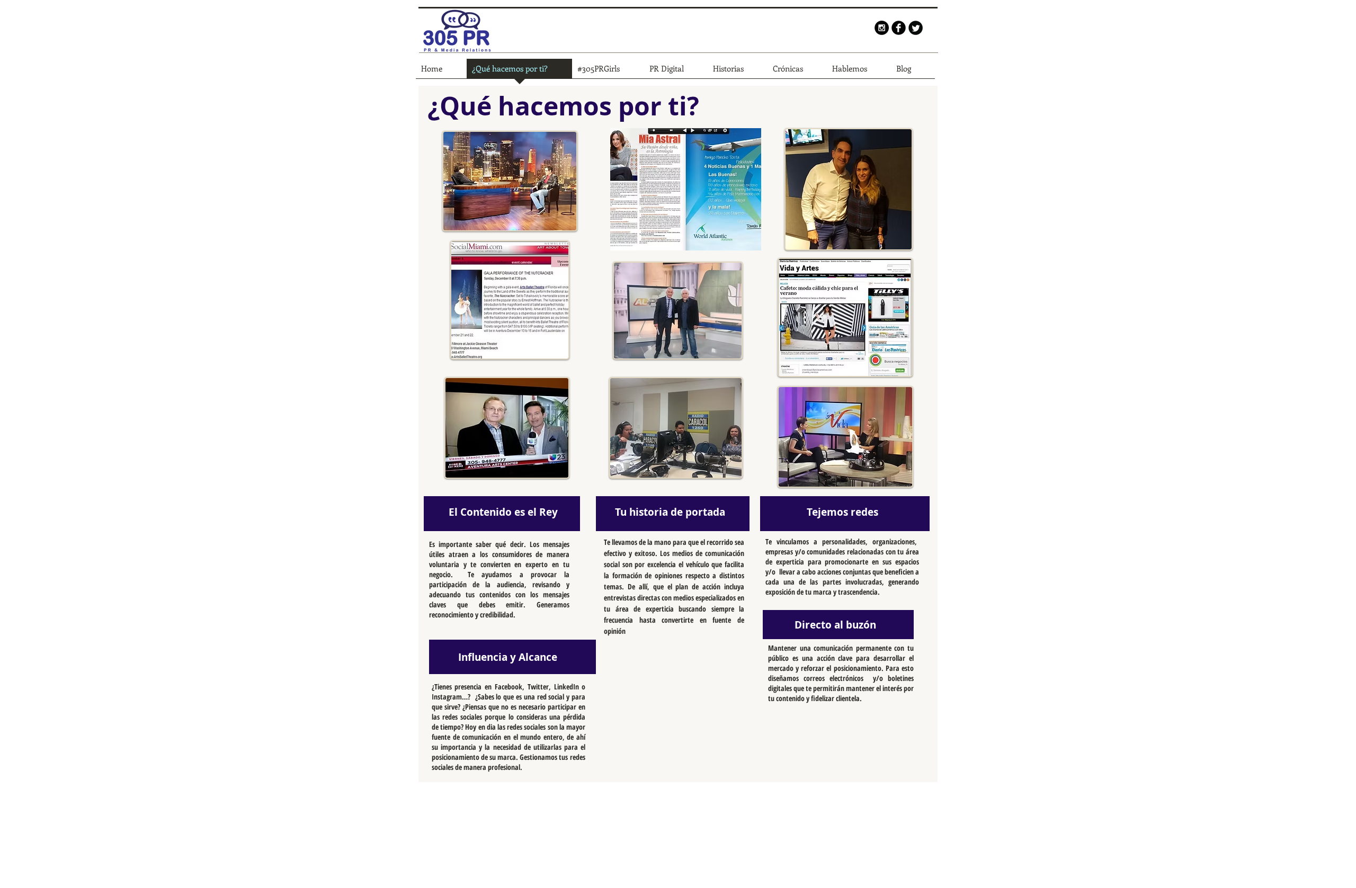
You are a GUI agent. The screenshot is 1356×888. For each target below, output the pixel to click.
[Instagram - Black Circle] (882, 28)
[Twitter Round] (915, 28)
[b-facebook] (898, 28)
